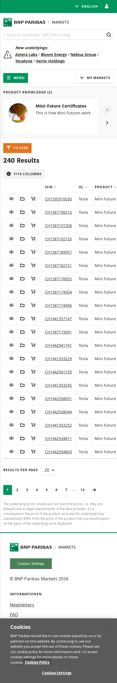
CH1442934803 (58, 451)
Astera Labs (26, 54)
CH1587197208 (58, 225)
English (89, 6)
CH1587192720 (58, 238)
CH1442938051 (58, 398)
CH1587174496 (58, 305)
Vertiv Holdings (50, 61)
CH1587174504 (58, 292)
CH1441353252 (58, 425)
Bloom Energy (54, 54)
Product (104, 187)
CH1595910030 (58, 199)
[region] (58, 650)
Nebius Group (83, 54)
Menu (19, 77)
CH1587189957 (58, 252)
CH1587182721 (58, 265)
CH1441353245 (58, 385)
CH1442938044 (58, 411)
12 (84, 489)
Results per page (20, 470)
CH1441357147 (58, 318)
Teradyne (23, 61)
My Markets (98, 77)
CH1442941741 (58, 345)
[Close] (108, 627)
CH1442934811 (58, 438)
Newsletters (22, 605)
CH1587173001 (58, 332)
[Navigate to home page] (36, 22)
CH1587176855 (58, 278)
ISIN (49, 187)
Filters (20, 148)
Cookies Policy (37, 662)
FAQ (14, 615)
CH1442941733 (58, 371)
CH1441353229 (58, 358)
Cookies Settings (30, 564)
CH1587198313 (58, 212)
